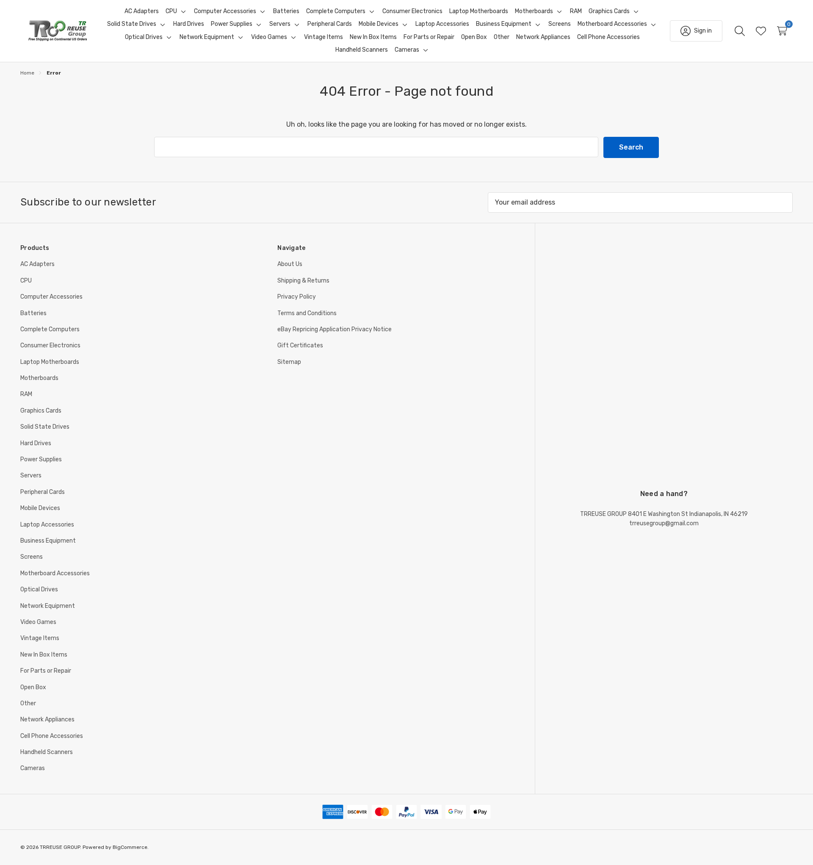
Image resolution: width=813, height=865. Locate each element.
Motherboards (39, 378)
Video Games (38, 622)
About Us (289, 264)
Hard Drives (35, 443)
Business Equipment (48, 540)
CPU (26, 280)
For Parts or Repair (45, 670)
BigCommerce (130, 847)
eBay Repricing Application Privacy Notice (334, 329)
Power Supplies (41, 459)
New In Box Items (43, 654)
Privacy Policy (296, 296)
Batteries (33, 313)
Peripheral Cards (42, 492)
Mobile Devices (40, 508)
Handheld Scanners (46, 752)
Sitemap (289, 362)
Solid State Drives (44, 426)
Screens (31, 556)
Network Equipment (47, 606)
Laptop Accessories (47, 524)
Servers (30, 475)
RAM (26, 394)
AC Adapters (37, 264)
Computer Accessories (51, 296)
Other (28, 703)
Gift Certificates (300, 345)
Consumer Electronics (50, 345)
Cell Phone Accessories (51, 736)
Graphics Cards (40, 410)
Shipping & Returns (303, 280)
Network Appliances (47, 719)
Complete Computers (50, 329)
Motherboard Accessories (55, 573)
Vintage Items (39, 638)
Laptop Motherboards (49, 362)
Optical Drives (39, 589)
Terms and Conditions (307, 313)
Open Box (33, 687)
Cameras (32, 768)
